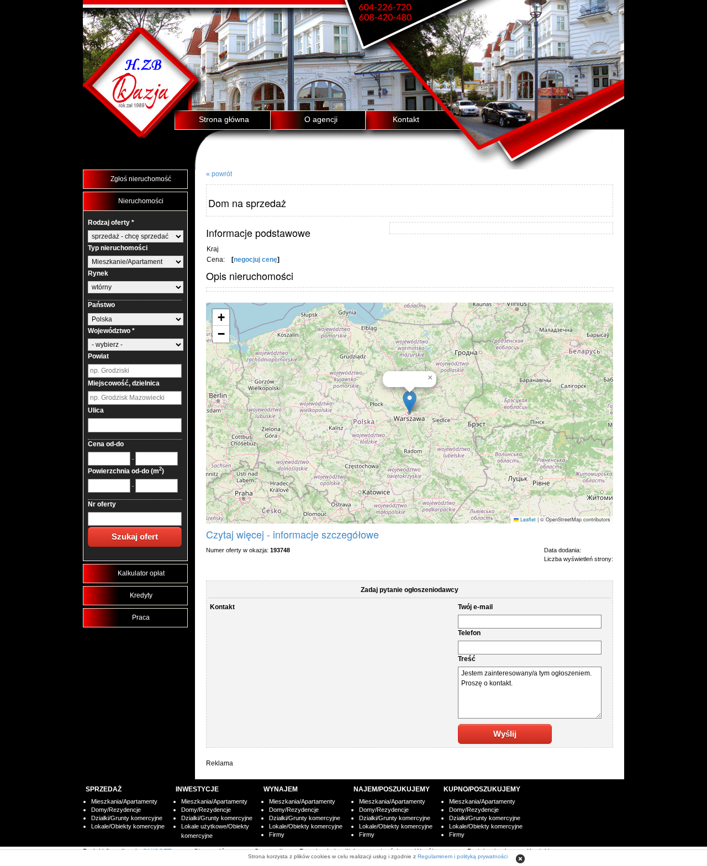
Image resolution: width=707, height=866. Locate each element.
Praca (141, 617)
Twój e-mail (475, 607)
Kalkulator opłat (141, 573)
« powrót (219, 174)
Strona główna (224, 119)
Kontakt (406, 119)
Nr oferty (102, 504)
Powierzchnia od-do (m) (126, 471)
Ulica (96, 410)
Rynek (98, 273)
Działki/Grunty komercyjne (126, 818)
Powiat (98, 356)
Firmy (276, 834)
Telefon (469, 633)
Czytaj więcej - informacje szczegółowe (292, 534)
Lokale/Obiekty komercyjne (128, 826)
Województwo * (111, 331)
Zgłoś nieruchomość (140, 179)
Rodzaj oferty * (111, 222)
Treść (467, 659)
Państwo (101, 305)
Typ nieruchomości (117, 248)
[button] (409, 401)
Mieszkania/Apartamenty (124, 801)
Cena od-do (106, 444)
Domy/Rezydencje (116, 809)
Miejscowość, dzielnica (124, 383)
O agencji (320, 119)
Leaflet (527, 519)
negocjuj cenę (255, 259)
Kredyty (141, 595)
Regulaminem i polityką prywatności (463, 856)
